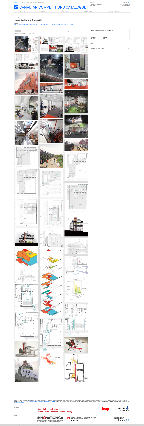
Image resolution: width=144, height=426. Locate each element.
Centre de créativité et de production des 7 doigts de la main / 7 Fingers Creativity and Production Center (43, 24)
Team (24, 2)
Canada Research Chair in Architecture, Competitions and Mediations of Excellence (39, 401)
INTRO (21, 2)
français (16, 2)
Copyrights (29, 2)
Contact (35, 2)
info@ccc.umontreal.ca (19, 402)
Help (39, 2)
